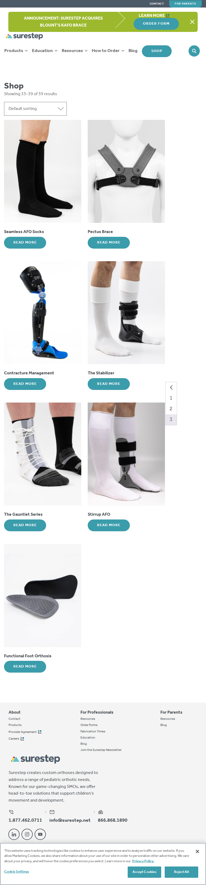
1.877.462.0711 (25, 820)
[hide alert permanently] (192, 22)
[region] (103, 864)
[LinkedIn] (14, 834)
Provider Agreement (23, 732)
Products (14, 50)
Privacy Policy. (143, 861)
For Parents (185, 4)
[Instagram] (27, 834)
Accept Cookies (145, 872)
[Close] (197, 851)
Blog (133, 50)
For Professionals (96, 712)
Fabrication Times (92, 731)
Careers (14, 739)
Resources (73, 50)
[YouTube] (40, 834)
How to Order (106, 50)
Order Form (156, 23)
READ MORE (25, 242)
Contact (157, 3)
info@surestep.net (70, 820)
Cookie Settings (16, 871)
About (15, 712)
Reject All (181, 872)
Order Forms (89, 725)
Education (43, 50)
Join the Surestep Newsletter (101, 750)
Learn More (152, 16)
